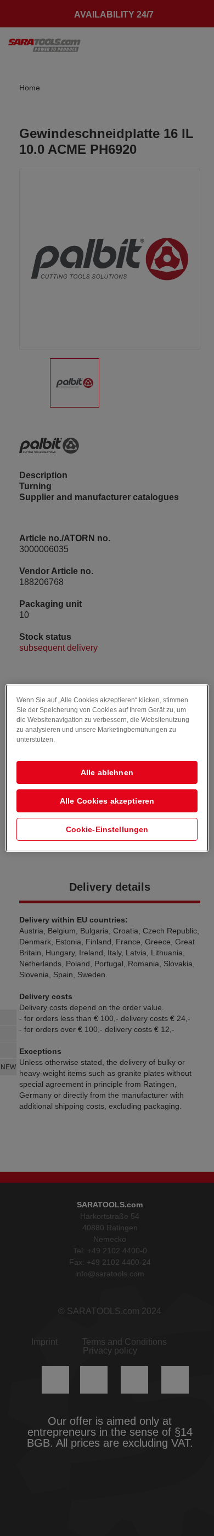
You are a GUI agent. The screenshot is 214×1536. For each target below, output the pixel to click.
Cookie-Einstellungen (107, 829)
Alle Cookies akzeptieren (107, 800)
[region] (107, 768)
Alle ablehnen (107, 772)
